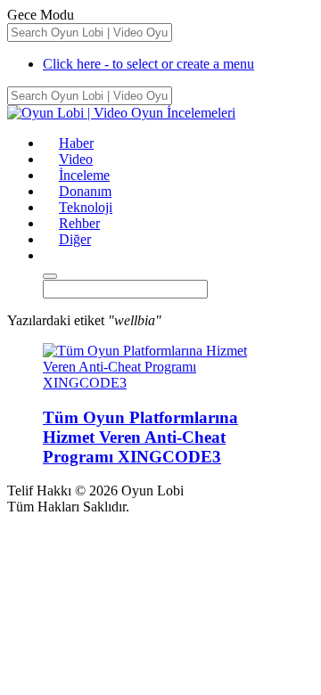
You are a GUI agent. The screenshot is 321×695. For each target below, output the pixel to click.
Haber (76, 143)
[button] (51, 255)
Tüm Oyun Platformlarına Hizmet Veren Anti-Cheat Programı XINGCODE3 (140, 437)
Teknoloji (85, 207)
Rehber (79, 223)
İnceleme (84, 175)
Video (76, 159)
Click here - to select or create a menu (148, 63)
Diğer (75, 239)
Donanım (85, 191)
